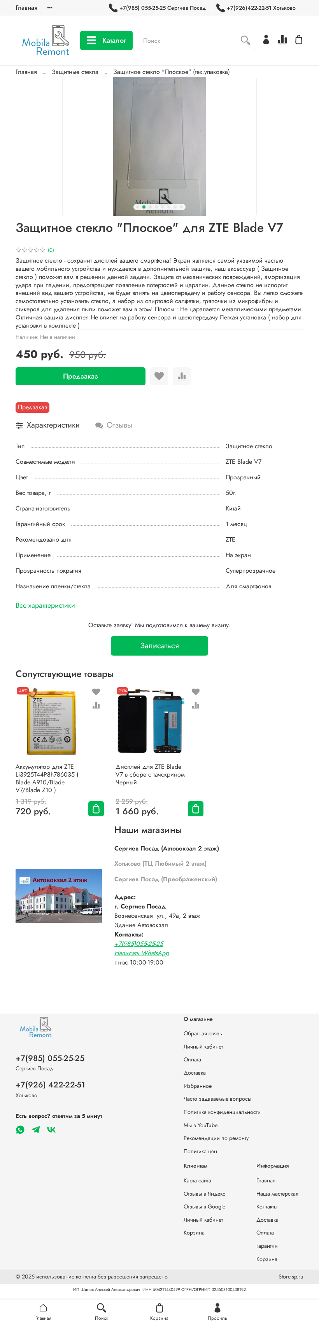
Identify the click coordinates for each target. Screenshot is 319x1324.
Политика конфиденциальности (222, 1112)
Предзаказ (80, 376)
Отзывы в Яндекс (204, 1194)
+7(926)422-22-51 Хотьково (261, 8)
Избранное (198, 1086)
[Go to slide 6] (168, 207)
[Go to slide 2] (143, 207)
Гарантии (267, 1246)
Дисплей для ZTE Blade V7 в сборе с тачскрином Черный (150, 774)
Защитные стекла (75, 71)
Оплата (192, 1059)
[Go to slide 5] (162, 207)
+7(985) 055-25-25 (50, 1058)
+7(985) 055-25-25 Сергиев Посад (162, 8)
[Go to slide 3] (150, 207)
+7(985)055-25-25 (138, 943)
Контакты (266, 1206)
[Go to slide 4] (156, 207)
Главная (26, 7)
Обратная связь (203, 1033)
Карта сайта (197, 1180)
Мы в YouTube (200, 1125)
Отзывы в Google (204, 1206)
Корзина (194, 1232)
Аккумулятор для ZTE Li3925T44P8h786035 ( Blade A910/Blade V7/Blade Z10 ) (47, 778)
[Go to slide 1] (137, 207)
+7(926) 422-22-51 (50, 1085)
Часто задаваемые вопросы (217, 1099)
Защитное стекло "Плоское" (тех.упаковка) (171, 71)
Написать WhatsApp (141, 953)
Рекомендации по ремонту (216, 1138)
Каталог (114, 40)
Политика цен (200, 1151)
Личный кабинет (203, 1046)
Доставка (195, 1073)
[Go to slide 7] (175, 207)
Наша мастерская (277, 1194)
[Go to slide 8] (181, 207)
